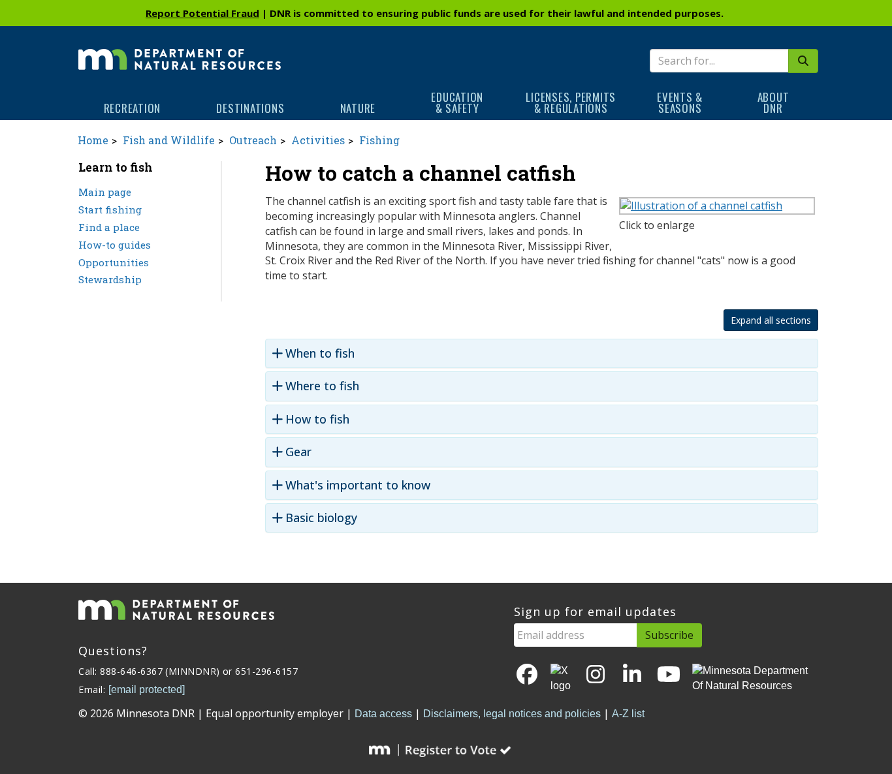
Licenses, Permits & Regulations (571, 102)
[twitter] (561, 679)
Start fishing (110, 209)
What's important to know (357, 485)
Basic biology (321, 517)
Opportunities (113, 262)
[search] (803, 61)
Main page (104, 191)
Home (93, 140)
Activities (318, 140)
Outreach (253, 140)
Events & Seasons (680, 102)
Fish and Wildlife (169, 140)
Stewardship (110, 279)
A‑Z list (628, 713)
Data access (383, 713)
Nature (358, 108)
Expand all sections (771, 320)
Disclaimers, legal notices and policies (512, 713)
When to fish (320, 353)
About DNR (773, 102)
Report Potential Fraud (202, 13)
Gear (298, 451)
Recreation (132, 108)
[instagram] (595, 675)
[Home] (179, 50)
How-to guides (114, 244)
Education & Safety (457, 102)
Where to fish (322, 386)
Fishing (379, 140)
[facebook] (527, 675)
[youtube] (669, 675)
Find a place (109, 227)
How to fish (317, 419)
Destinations (250, 108)
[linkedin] (632, 675)
